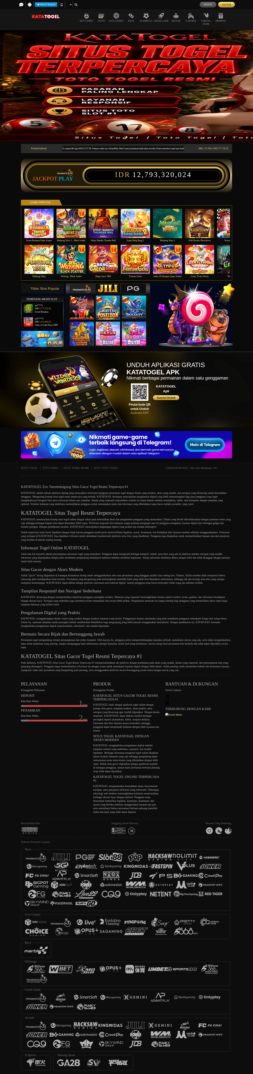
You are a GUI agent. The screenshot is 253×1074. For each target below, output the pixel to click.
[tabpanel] (126, 85)
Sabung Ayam (206, 22)
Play (66, 178)
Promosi (221, 21)
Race (131, 21)
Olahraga (146, 21)
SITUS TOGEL (29, 468)
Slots (101, 21)
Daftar (226, 4)
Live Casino (116, 21)
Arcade (176, 21)
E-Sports (191, 21)
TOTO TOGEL (50, 468)
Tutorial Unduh (166, 397)
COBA (84, 304)
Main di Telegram (47, 4)
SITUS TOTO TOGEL (106, 468)
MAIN (41, 223)
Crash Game (161, 21)
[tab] (82, 288)
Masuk (208, 4)
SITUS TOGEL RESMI (76, 468)
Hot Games (86, 21)
